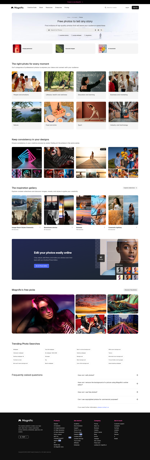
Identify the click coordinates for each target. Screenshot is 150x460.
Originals (78, 434)
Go (15, 330)
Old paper (47, 356)
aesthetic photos (64, 35)
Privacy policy (78, 432)
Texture (110, 353)
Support (76, 428)
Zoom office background (83, 363)
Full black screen (17, 360)
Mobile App (57, 445)
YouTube (116, 428)
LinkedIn (116, 430)
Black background (81, 360)
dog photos (88, 35)
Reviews (96, 428)
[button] (23, 437)
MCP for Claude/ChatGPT (62, 437)
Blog (95, 434)
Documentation (78, 426)
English (23, 437)
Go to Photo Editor (41, 266)
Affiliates (76, 443)
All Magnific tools (58, 447)
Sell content (97, 440)
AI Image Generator (59, 428)
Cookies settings (78, 438)
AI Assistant (57, 426)
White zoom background (114, 349)
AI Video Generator (59, 430)
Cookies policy (78, 436)
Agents (57, 440)
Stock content (58, 434)
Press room (97, 443)
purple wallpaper (77, 35)
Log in (127, 7)
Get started (78, 420)
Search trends (98, 432)
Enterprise (76, 445)
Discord (116, 434)
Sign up (135, 7)
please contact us (103, 407)
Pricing (66, 8)
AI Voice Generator (59, 432)
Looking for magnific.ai (100, 445)
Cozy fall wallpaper (49, 349)
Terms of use (77, 430)
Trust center (77, 440)
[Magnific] (25, 420)
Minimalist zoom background (116, 356)
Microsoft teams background (20, 363)
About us (96, 426)
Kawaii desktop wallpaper (115, 363)
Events (96, 436)
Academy (76, 424)
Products (57, 420)
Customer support (119, 424)
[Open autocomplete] (48, 30)
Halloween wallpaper (18, 353)
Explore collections (129, 188)
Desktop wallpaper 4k (18, 356)
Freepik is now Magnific (74, 2)
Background (80, 356)
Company (97, 420)
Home (68, 17)
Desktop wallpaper (81, 353)
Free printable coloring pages (116, 360)
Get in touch (118, 420)
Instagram (117, 426)
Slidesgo (96, 438)
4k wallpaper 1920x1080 (51, 353)
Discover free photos (131, 290)
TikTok (116, 432)
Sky (46, 360)
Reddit (116, 438)
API (55, 442)
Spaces (56, 424)
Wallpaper (15, 349)
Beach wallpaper (49, 363)
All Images (74, 17)
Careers (96, 430)
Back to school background (83, 349)
